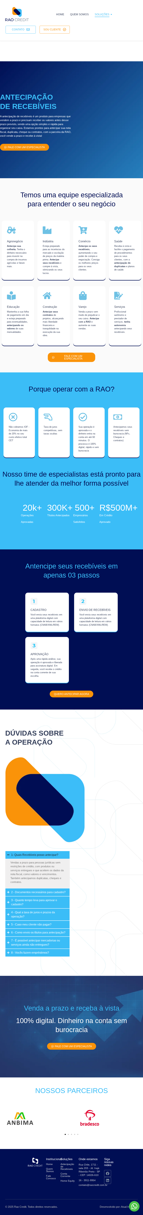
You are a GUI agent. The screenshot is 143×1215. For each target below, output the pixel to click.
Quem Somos (50, 1170)
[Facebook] (107, 1173)
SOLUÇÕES (102, 14)
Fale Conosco (51, 1177)
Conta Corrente (65, 1174)
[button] (65, 1134)
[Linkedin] (107, 1180)
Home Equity (68, 1180)
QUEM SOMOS (79, 14)
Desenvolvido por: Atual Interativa (119, 1206)
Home (60, 14)
